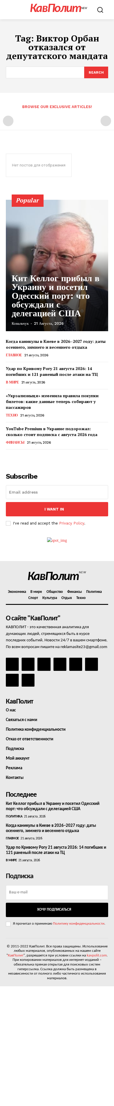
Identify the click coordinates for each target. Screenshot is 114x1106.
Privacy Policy (71, 523)
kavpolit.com (97, 955)
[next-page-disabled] (106, 121)
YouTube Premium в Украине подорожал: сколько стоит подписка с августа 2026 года (51, 431)
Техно (12, 415)
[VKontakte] (12, 680)
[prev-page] (8, 121)
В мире (12, 382)
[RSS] (59, 664)
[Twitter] (91, 664)
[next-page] (19, 457)
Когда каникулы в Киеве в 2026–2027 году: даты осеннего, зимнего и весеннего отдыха (56, 344)
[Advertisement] (57, 1046)
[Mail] (43, 664)
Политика (14, 816)
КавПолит (15, 955)
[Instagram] (28, 664)
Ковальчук (20, 323)
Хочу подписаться (54, 909)
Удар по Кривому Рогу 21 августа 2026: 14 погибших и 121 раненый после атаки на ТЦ (52, 371)
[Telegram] (75, 664)
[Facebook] (12, 664)
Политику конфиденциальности (78, 924)
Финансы (15, 442)
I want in (54, 509)
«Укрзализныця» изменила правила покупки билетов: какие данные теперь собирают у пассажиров (52, 401)
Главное (14, 355)
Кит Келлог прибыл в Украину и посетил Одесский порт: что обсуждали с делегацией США (55, 295)
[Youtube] (28, 680)
